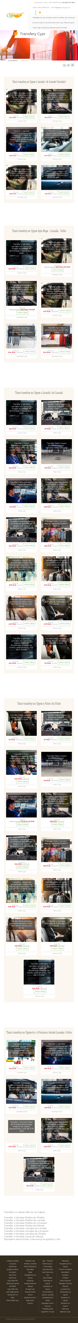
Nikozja (30, 1286)
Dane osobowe (65, 1281)
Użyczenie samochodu (52, 22)
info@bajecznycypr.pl (61, 7)
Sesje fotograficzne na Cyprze (30, 1275)
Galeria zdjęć (37, 27)
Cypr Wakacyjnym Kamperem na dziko (12, 1294)
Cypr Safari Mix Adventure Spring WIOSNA (12, 1283)
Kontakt (64, 27)
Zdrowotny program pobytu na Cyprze (12, 1269)
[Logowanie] (40, 12)
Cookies (65, 1278)
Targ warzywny (47, 1269)
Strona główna (12, 60)
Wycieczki (71, 17)
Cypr (61, 22)
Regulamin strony (65, 1283)
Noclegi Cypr (30, 1289)
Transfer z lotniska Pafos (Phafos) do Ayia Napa (30, 1266)
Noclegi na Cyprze (52, 17)
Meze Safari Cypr (13, 1300)
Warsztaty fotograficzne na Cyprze (65, 1263)
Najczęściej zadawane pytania (51, 27)
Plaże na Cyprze (69, 22)
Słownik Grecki (30, 1292)
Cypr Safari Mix (12, 1289)
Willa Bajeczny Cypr (39, 17)
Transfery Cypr (63, 17)
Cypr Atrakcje (47, 1278)
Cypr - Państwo (47, 1261)
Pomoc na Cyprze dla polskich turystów (65, 1272)
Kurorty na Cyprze (38, 22)
